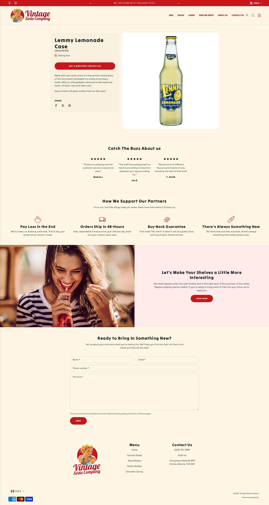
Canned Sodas (134, 455)
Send (78, 421)
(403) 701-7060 (182, 449)
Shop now (201, 298)
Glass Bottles (134, 460)
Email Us (182, 455)
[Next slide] (178, 3)
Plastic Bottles (134, 466)
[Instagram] (16, 3)
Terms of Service (139, 414)
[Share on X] (63, 106)
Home (134, 449)
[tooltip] (76, 75)
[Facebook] (9, 3)
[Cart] (259, 15)
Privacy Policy (121, 414)
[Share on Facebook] (56, 106)
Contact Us (169, 207)
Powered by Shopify (250, 497)
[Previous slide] (90, 3)
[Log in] (247, 15)
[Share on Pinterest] (69, 106)
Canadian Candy (134, 471)
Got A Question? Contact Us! (85, 66)
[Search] (253, 15)
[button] (76, 75)
